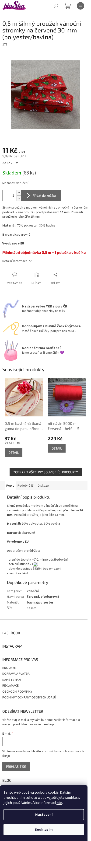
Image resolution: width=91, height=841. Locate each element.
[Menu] (80, 5)
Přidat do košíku (44, 195)
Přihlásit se (16, 766)
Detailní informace (15, 261)
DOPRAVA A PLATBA (16, 673)
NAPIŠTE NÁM (11, 679)
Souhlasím (44, 829)
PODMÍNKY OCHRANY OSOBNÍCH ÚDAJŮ (29, 697)
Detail (13, 452)
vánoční (33, 591)
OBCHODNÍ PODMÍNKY (17, 691)
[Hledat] (56, 5)
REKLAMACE (10, 685)
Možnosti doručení (15, 183)
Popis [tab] (10, 485)
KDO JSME (9, 668)
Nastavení (43, 814)
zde (59, 802)
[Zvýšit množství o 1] (19, 192)
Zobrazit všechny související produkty (45, 472)
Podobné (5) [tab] (26, 485)
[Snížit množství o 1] (19, 198)
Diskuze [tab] (43, 485)
